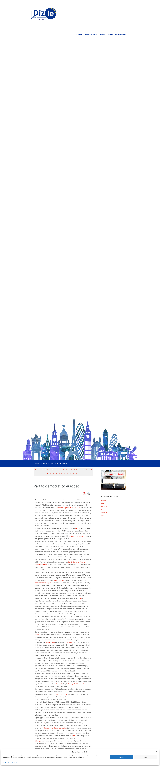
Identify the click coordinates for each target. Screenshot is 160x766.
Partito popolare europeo (67, 508)
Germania (59, 684)
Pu (79, 474)
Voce (107, 486)
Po (64, 474)
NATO (75, 736)
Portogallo (72, 684)
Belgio (70, 562)
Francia (37, 635)
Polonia (82, 562)
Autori (110, 34)
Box (102, 509)
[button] (156, 752)
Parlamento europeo (75, 536)
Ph (56, 474)
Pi (59, 474)
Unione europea (61, 694)
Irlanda (78, 684)
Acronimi (103, 500)
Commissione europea (43, 583)
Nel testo (119, 486)
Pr (70, 474)
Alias (102, 503)
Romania (69, 642)
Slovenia (86, 684)
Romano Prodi (59, 580)
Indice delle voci (120, 34)
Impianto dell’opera (91, 34)
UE (44, 723)
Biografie (104, 506)
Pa (47, 474)
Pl (61, 474)
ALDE (80, 598)
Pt (76, 474)
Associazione (50, 642)
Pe (50, 474)
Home (37, 463)
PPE (78, 508)
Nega (145, 757)
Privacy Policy (13, 762)
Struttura (103, 34)
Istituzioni (104, 512)
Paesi (102, 515)
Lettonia (76, 562)
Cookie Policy (6, 762)
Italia (76, 528)
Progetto (79, 34)
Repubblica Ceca (41, 565)
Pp (67, 474)
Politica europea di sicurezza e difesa (54, 728)
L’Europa (38, 741)
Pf (53, 474)
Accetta (121, 757)
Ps (73, 474)
